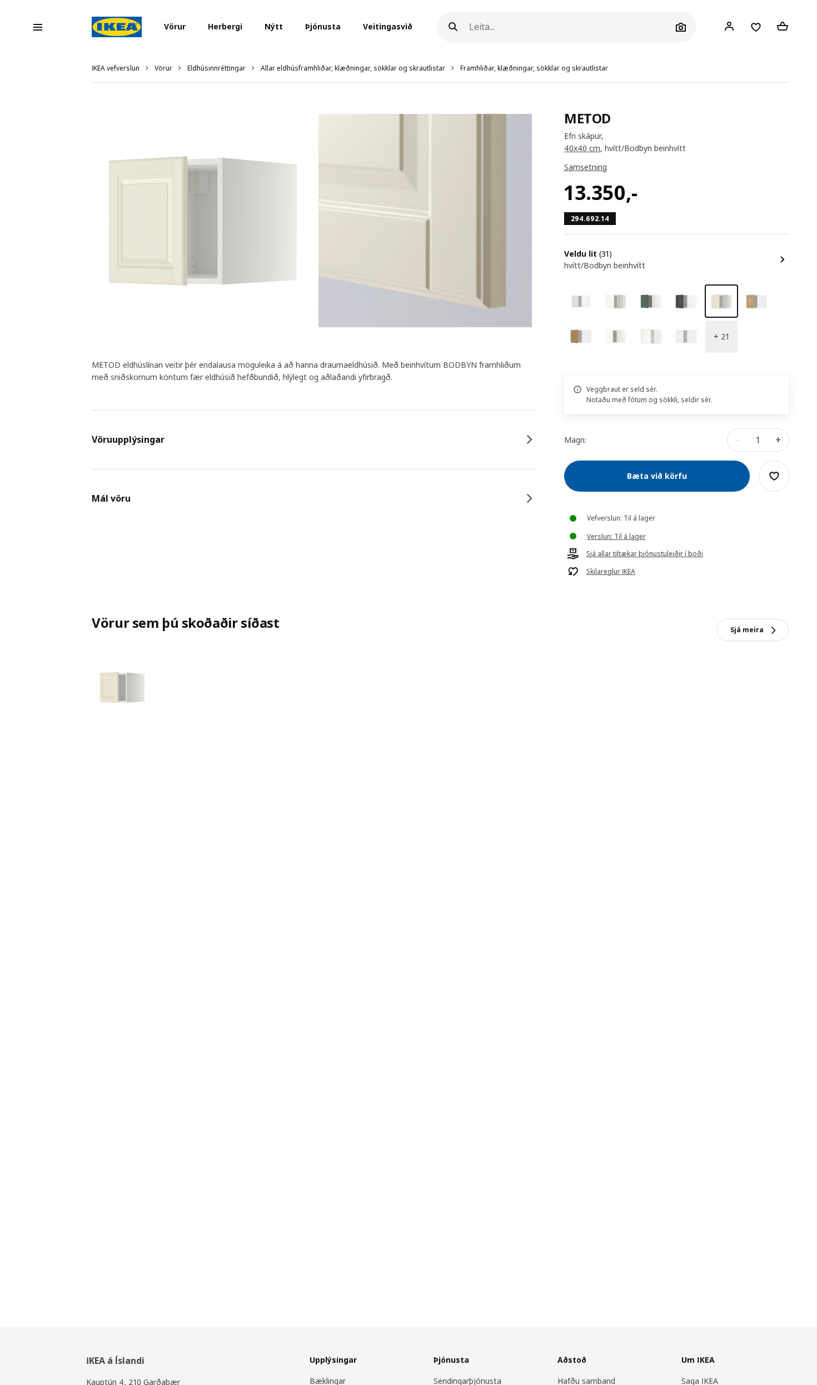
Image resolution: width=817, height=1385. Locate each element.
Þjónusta (323, 27)
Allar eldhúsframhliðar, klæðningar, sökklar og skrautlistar (353, 68)
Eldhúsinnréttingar (216, 68)
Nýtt (274, 27)
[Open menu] (38, 27)
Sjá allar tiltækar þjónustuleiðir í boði (644, 553)
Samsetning (585, 167)
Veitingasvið (387, 27)
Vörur (163, 68)
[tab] (314, 439)
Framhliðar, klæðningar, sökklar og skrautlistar (534, 68)
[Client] (729, 27)
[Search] (453, 27)
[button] (178, 27)
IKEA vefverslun (116, 68)
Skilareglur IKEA (610, 571)
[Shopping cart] (782, 27)
